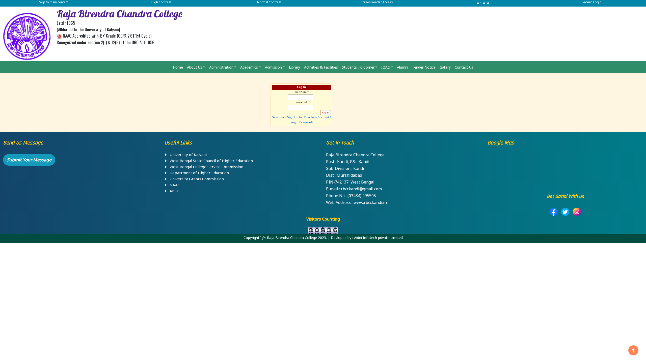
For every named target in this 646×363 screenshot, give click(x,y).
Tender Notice (424, 67)
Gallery (445, 67)
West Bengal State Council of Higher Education (210, 160)
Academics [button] (249, 67)
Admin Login (592, 2)
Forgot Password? (301, 122)
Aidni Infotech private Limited (378, 237)
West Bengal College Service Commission (205, 166)
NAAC (173, 184)
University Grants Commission (195, 178)
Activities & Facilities (321, 67)
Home (178, 67)
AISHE (174, 190)
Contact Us (464, 67)
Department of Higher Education (198, 172)
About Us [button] (194, 67)
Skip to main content (53, 2)
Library (294, 67)
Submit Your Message (29, 160)
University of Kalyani (187, 154)
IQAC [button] (385, 67)
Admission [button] (273, 67)
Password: (301, 102)
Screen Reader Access (377, 2)
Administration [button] (221, 67)
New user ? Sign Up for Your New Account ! (301, 117)
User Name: (301, 92)
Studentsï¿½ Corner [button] (358, 67)
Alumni (402, 67)
